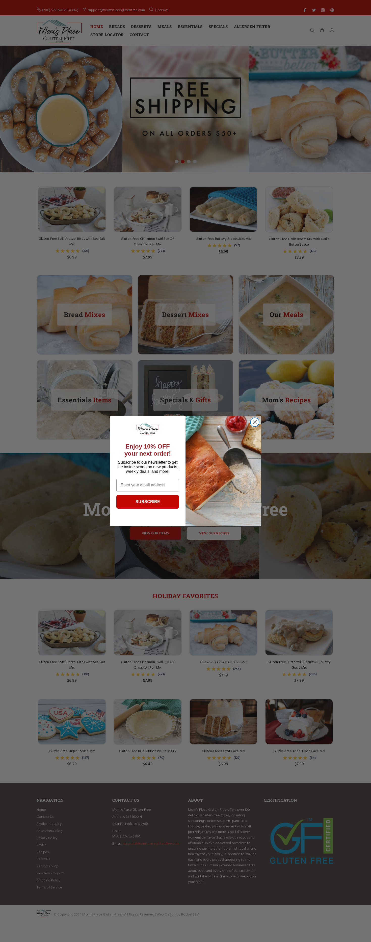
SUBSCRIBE (148, 502)
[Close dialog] (254, 422)
